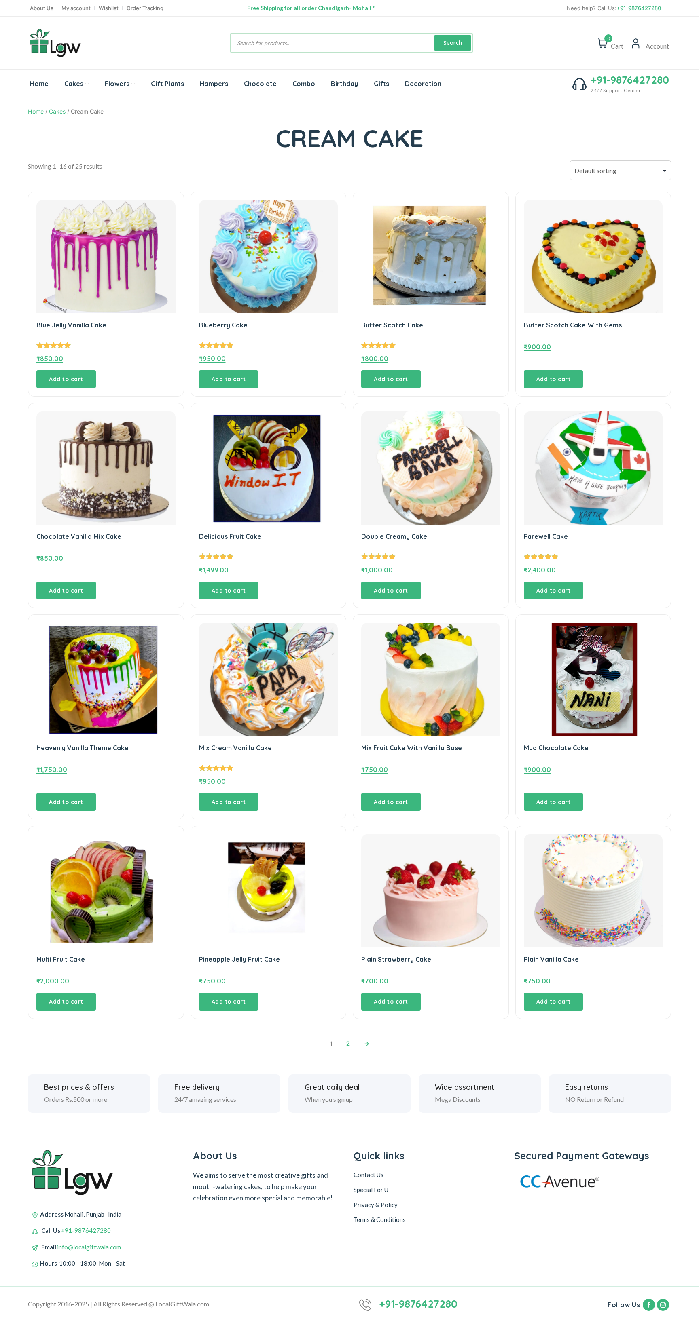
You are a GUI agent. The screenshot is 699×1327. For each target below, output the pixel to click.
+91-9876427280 (638, 8)
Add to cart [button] (66, 379)
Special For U (371, 1189)
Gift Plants (167, 84)
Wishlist (109, 8)
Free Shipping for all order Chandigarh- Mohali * (311, 7)
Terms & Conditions (380, 1219)
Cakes (73, 84)
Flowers (117, 84)
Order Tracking (145, 8)
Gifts (381, 84)
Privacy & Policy (376, 1204)
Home (39, 84)
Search (452, 42)
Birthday (344, 84)
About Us (41, 8)
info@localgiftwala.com (89, 1247)
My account (76, 8)
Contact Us (368, 1174)
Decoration (423, 84)
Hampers (214, 84)
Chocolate (260, 84)
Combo (303, 84)
